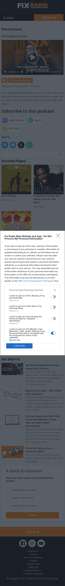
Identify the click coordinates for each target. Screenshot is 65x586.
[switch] (53, 296)
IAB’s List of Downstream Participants (36, 281)
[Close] (59, 236)
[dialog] (32, 293)
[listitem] (32, 290)
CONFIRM (19, 346)
